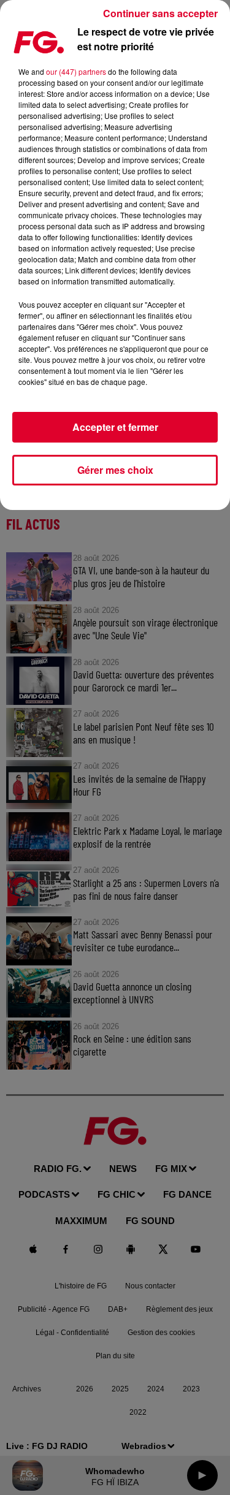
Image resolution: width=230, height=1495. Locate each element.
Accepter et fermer (115, 427)
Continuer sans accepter (160, 13)
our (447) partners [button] (76, 71)
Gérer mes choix (115, 470)
